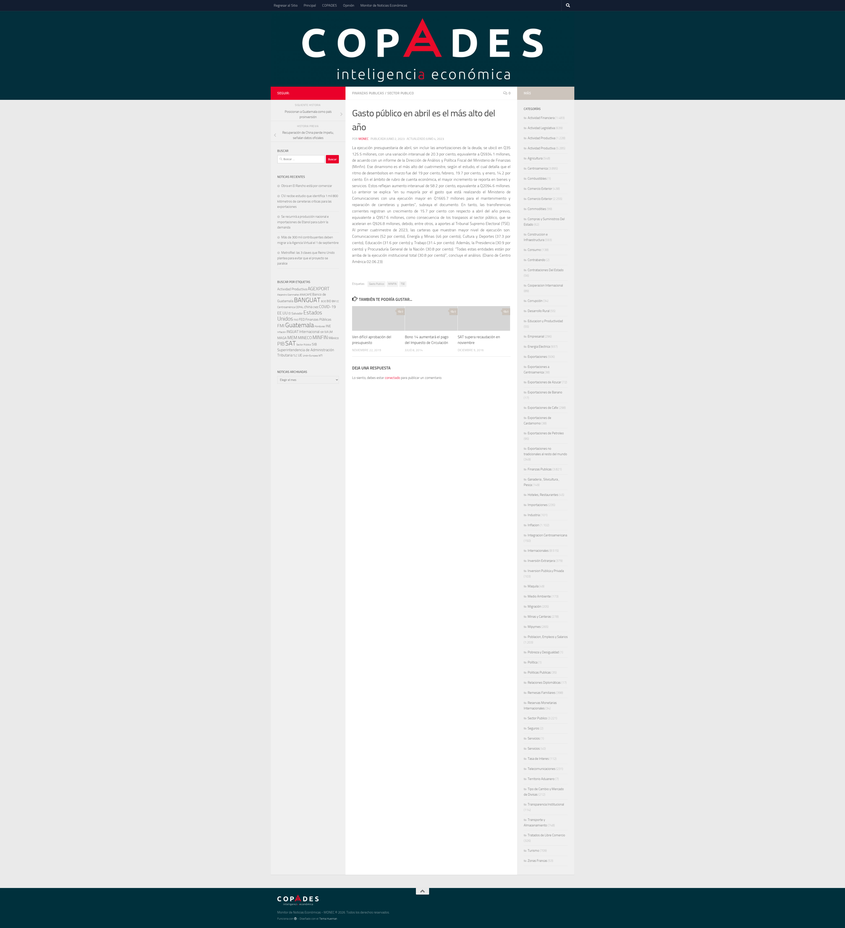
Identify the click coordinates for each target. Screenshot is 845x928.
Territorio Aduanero (541, 779)
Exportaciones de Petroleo (546, 433)
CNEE (315, 307)
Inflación (281, 332)
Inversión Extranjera (541, 561)
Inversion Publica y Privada (546, 571)
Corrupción (535, 301)
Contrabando (536, 260)
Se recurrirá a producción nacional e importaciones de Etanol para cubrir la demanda (303, 222)
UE (300, 355)
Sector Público (303, 344)
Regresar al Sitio (286, 5)
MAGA (282, 338)
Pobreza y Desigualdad (543, 652)
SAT (290, 343)
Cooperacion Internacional (545, 285)
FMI (281, 325)
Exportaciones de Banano (545, 392)
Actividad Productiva (292, 289)
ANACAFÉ (306, 294)
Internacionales (538, 551)
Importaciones (537, 505)
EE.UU (282, 313)
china (308, 307)
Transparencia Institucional (546, 804)
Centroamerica (538, 168)
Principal (310, 5)
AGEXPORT (318, 288)
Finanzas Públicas (318, 319)
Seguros (533, 728)
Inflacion (533, 525)
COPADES (329, 5)
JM (331, 332)
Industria (534, 515)
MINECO (305, 337)
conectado (392, 378)
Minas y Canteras (539, 617)
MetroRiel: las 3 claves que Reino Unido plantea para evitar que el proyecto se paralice (306, 258)
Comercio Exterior (540, 189)
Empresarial (536, 336)
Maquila (533, 586)
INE (328, 326)
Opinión (348, 5)
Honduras (319, 326)
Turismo (533, 851)
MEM (292, 337)
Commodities (537, 209)
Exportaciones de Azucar (544, 382)
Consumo (534, 250)
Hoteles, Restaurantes (543, 495)
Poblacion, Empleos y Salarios (548, 637)
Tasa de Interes (538, 759)
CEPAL (299, 307)
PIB (281, 344)
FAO (296, 319)
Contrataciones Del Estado (546, 270)
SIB (314, 344)
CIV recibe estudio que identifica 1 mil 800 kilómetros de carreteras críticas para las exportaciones (307, 201)
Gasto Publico (376, 283)
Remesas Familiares (541, 693)
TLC (295, 355)
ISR (322, 332)
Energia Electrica (539, 347)
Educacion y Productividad (545, 321)
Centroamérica (286, 307)
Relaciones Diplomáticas (544, 683)
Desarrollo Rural (538, 311)
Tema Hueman (328, 918)
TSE (403, 283)
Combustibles (537, 179)
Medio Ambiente (539, 596)
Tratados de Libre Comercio (546, 835)
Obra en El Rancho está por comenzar (306, 186)
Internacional (309, 332)
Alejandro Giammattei (288, 294)
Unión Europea (310, 355)
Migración (534, 606)
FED (302, 319)
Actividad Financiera (541, 118)
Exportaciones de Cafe (543, 408)
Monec (363, 139)
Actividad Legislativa (541, 128)
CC (337, 301)
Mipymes (534, 627)
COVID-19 (327, 307)
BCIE (323, 301)
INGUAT (293, 331)
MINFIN (392, 283)
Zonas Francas (537, 861)
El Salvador (295, 313)
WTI (320, 355)
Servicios (534, 738)
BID (329, 301)
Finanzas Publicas (368, 93)
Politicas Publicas (539, 672)
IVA (326, 332)
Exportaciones (537, 357)
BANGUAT (307, 300)
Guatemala (299, 325)
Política (532, 662)
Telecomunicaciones (541, 769)
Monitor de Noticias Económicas (383, 5)
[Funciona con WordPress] (295, 918)
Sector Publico (400, 93)
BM (334, 301)
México (334, 338)
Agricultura (535, 158)
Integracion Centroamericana (547, 535)
